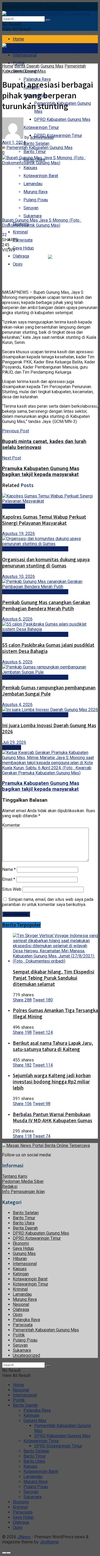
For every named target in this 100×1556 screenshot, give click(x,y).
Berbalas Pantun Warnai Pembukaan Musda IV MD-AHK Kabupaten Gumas (52, 1117)
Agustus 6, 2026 (17, 619)
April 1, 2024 (14, 142)
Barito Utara (23, 1223)
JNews (24, 1536)
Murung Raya (35, 191)
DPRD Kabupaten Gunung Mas (62, 119)
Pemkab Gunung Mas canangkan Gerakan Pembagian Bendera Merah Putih (46, 605)
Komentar (11, 825)
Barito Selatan (36, 143)
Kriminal (20, 232)
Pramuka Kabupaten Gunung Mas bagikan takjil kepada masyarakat (40, 786)
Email (8, 879)
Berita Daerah (26, 66)
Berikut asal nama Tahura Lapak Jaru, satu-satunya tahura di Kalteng (53, 1046)
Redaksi (9, 1186)
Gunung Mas (52, 66)
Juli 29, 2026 (14, 742)
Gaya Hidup (23, 248)
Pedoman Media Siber (23, 1181)
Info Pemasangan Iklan (23, 1191)
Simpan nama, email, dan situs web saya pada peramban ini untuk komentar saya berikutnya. (47, 902)
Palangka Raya (26, 1319)
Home (18, 39)
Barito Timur (34, 151)
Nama (9, 869)
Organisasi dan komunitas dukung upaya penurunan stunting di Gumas (46, 562)
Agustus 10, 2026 (18, 576)
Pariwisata (23, 240)
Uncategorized (26, 1355)
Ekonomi (21, 1243)
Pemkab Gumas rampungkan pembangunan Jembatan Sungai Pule (48, 691)
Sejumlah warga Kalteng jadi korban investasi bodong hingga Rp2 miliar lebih (52, 1081)
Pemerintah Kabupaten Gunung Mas (44, 69)
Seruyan (30, 207)
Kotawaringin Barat (40, 175)
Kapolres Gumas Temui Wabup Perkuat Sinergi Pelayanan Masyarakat (44, 520)
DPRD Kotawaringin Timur (58, 135)
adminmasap (42, 137)
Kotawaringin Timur (30, 1284)
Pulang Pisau (35, 199)
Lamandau (32, 183)
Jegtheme (49, 1541)
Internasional (25, 55)
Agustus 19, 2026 (18, 533)
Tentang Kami (14, 1176)
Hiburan (20, 1258)
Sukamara (32, 215)
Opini (17, 264)
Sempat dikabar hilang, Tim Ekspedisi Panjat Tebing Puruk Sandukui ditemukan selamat (53, 978)
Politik (19, 63)
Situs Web (11, 889)
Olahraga (21, 256)
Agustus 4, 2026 (17, 704)
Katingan (21, 1273)
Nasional (21, 1304)
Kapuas (30, 167)
